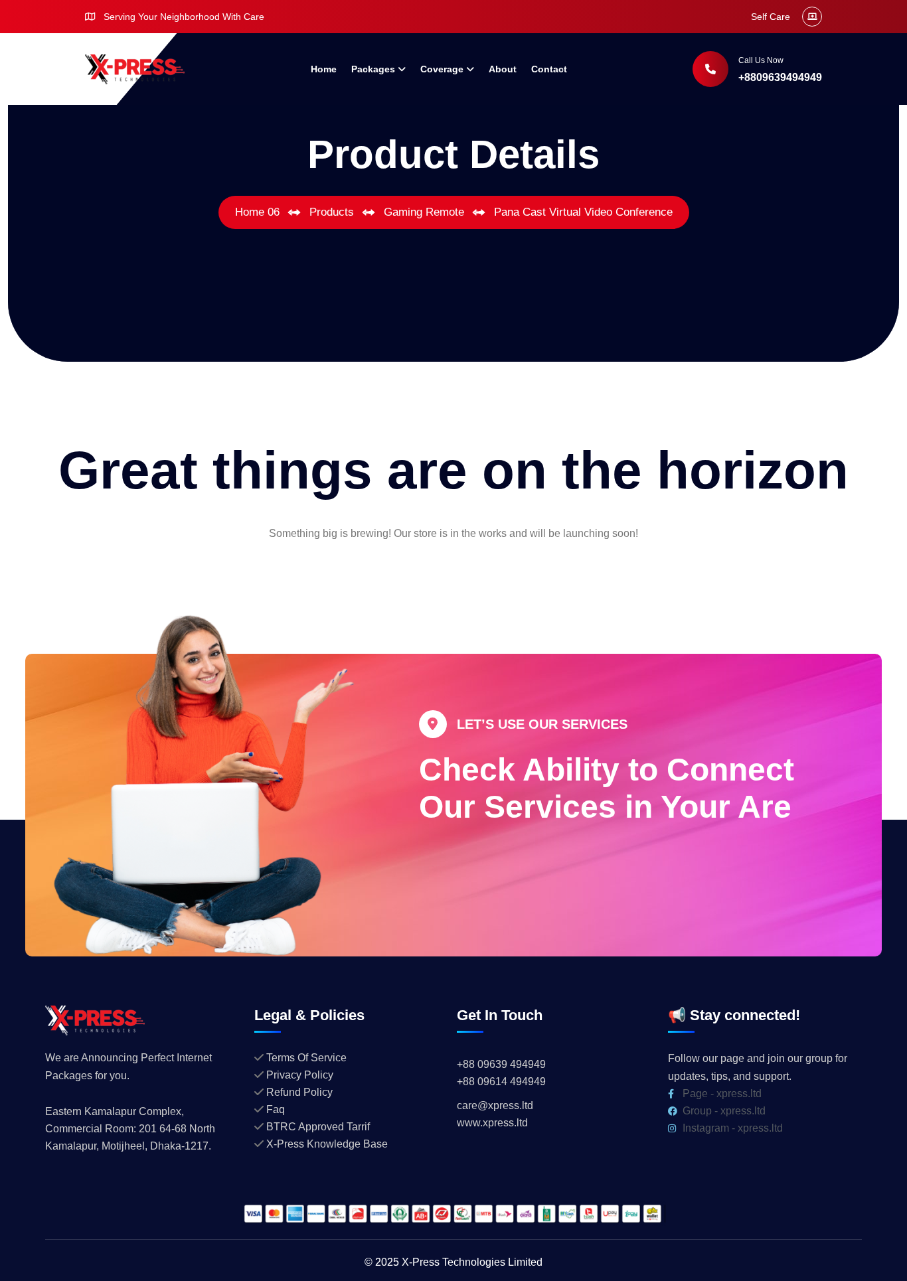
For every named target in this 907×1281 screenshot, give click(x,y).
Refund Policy (299, 1092)
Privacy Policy (299, 1075)
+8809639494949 (780, 77)
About (503, 69)
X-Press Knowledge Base (327, 1144)
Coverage (441, 69)
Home (324, 69)
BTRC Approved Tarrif (318, 1126)
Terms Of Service (306, 1057)
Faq (275, 1109)
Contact (549, 69)
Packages (373, 69)
